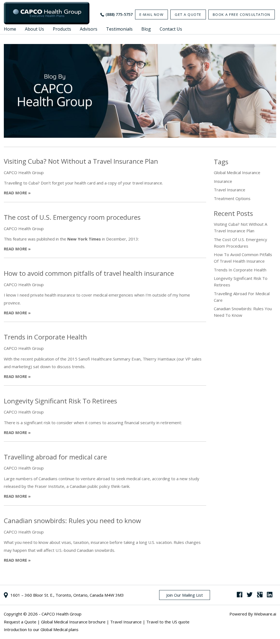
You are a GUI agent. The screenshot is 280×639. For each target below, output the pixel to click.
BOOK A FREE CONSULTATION (241, 14)
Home (10, 29)
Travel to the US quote (167, 622)
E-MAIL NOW (151, 14)
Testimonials (119, 29)
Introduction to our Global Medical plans (41, 629)
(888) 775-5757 (119, 14)
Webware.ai (265, 614)
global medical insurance (237, 172)
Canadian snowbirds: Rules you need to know (72, 520)
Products (62, 29)
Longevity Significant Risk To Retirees (60, 400)
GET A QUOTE (188, 14)
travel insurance (229, 189)
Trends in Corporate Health (45, 336)
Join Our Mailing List (184, 595)
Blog (146, 29)
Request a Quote (20, 622)
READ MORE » (17, 192)
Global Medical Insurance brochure (73, 622)
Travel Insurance (126, 622)
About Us (34, 29)
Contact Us (171, 29)
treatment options (232, 198)
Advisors (88, 29)
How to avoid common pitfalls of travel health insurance (89, 273)
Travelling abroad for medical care (55, 456)
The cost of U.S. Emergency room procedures (72, 217)
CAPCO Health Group (61, 614)
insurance (223, 181)
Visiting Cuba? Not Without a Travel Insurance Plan (81, 161)
